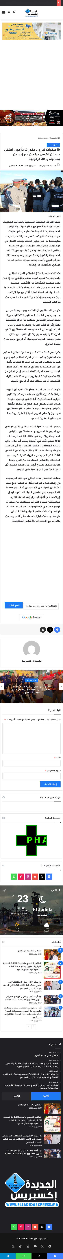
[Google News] (31, 617)
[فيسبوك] (57, 630)
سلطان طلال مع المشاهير (29, 951)
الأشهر (17, 1096)
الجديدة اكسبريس (49, 165)
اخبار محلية (43, 138)
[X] (50, 630)
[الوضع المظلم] (14, 14)
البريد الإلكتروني (53, 770)
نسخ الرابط (13, 605)
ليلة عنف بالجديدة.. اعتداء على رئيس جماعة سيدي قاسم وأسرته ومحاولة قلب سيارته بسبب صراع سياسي (32, 690)
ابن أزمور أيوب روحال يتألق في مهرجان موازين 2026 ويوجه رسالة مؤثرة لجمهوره (23, 998)
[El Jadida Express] (31, 12)
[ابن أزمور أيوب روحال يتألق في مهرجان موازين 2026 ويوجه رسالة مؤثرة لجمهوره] (52, 999)
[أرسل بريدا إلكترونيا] (40, 165)
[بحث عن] (9, 14)
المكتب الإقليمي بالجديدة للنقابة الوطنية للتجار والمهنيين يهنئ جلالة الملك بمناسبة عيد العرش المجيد (22, 966)
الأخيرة (46, 1096)
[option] (31, 686)
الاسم (57, 757)
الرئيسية (54, 138)
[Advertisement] (31, 77)
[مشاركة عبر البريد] (43, 630)
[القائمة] (3, 14)
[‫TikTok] (21, 877)
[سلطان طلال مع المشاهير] (52, 954)
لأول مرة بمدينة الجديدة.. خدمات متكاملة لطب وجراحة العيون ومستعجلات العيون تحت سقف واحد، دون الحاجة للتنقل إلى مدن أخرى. (22, 1012)
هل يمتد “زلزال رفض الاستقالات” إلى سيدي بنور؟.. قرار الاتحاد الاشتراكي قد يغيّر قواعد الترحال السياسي (21, 985)
